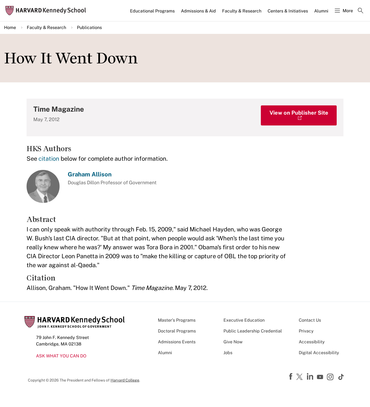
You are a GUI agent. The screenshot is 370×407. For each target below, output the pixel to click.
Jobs (227, 352)
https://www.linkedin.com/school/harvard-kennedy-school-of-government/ (311, 377)
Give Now (232, 341)
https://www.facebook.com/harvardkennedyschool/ (291, 377)
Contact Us (310, 320)
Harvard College (125, 380)
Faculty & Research (241, 11)
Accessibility (312, 341)
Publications (89, 27)
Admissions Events (177, 341)
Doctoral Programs (177, 331)
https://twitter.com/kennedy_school (300, 377)
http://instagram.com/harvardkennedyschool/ (331, 377)
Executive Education (244, 320)
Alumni (321, 11)
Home (10, 27)
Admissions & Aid (198, 11)
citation (48, 158)
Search (360, 11)
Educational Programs (152, 11)
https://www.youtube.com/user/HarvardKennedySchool (321, 377)
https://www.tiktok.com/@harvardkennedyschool (341, 377)
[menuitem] (152, 13)
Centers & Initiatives (288, 11)
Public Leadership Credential (252, 331)
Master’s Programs (177, 320)
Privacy (306, 331)
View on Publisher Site (299, 112)
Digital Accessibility (319, 352)
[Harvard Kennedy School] (47, 10)
